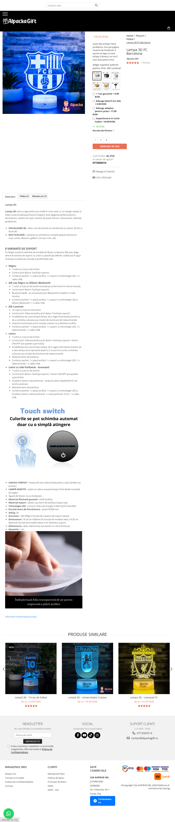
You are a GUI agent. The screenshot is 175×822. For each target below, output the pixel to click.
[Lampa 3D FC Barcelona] (44, 72)
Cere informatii (103, 177)
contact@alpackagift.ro (144, 738)
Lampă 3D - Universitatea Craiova (87, 697)
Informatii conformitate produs (21, 616)
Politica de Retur (56, 777)
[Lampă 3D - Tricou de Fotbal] (31, 668)
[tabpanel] (44, 72)
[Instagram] (97, 735)
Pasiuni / (141, 35)
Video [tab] (24, 196)
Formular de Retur (57, 781)
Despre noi (10, 773)
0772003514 (144, 733)
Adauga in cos (109, 146)
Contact (9, 785)
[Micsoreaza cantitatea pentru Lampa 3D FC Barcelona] (95, 140)
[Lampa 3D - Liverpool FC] (144, 668)
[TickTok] (91, 735)
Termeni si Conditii (14, 777)
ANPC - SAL (53, 789)
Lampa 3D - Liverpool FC (144, 697)
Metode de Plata (56, 773)
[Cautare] (96, 5)
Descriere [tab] (10, 196)
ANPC (50, 785)
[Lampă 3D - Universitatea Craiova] (87, 668)
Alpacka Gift (132, 58)
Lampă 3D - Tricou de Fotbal (31, 697)
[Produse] (6, 15)
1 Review (145, 62)
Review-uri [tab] (39, 196)
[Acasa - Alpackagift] (20, 18)
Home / (130, 35)
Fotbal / (131, 39)
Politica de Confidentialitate (19, 781)
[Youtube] (84, 735)
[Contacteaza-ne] (161, 33)
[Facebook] (78, 735)
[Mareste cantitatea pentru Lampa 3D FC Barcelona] (106, 140)
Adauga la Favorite (105, 171)
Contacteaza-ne (105, 801)
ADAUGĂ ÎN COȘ (9, 819)
